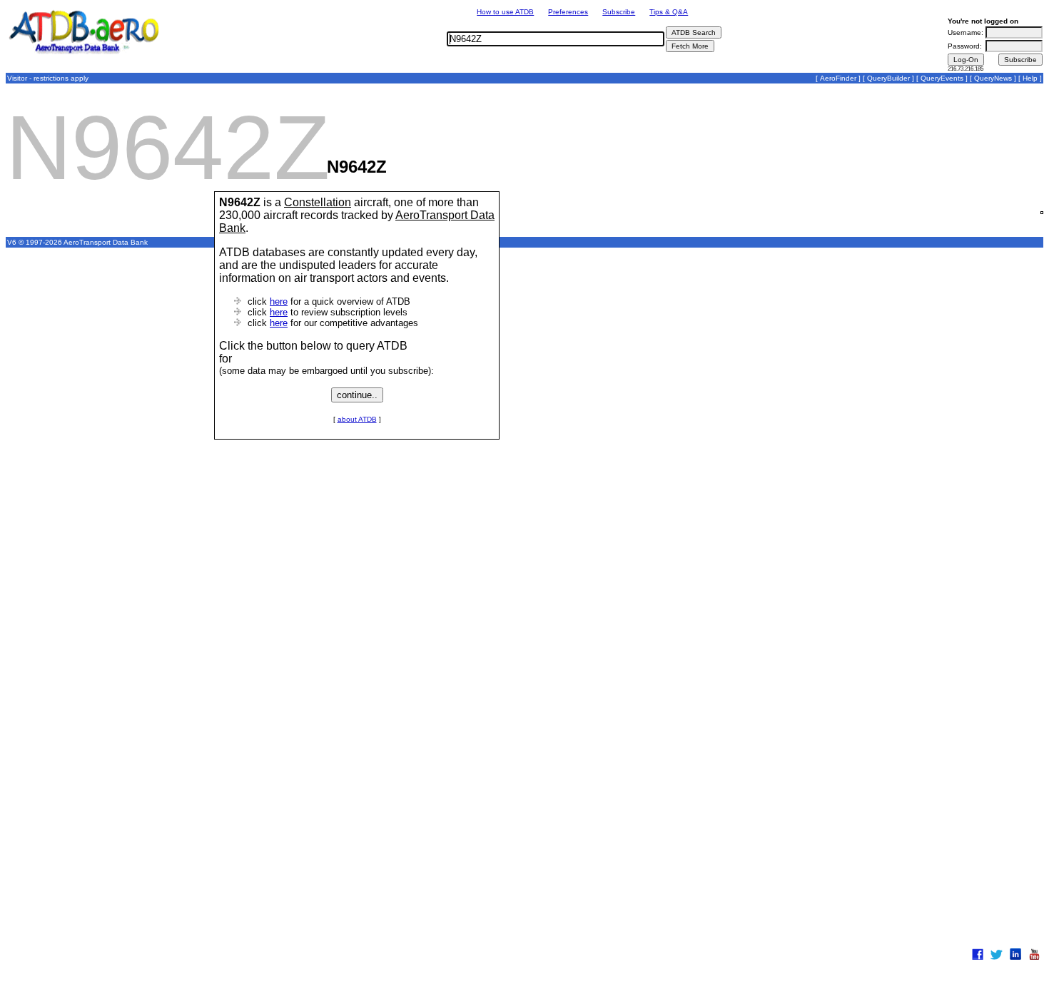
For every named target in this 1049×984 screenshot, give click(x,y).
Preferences (568, 12)
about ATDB (357, 419)
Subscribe (618, 12)
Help (1030, 78)
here (279, 301)
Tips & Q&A (668, 12)
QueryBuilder (888, 78)
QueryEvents (942, 78)
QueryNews (993, 78)
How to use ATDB (505, 12)
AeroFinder (838, 78)
